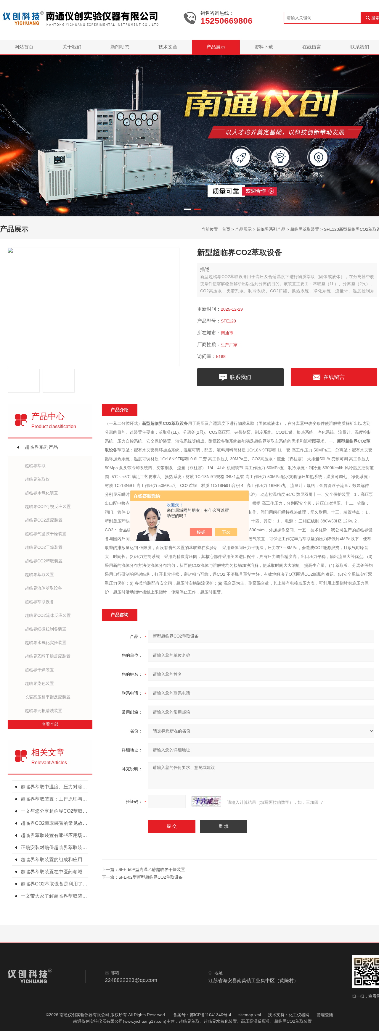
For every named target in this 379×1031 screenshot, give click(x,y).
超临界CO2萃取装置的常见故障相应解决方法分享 (56, 823)
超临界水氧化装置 (41, 493)
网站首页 (24, 46)
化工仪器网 (299, 1014)
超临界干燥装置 (39, 669)
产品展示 (215, 46)
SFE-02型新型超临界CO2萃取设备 (150, 877)
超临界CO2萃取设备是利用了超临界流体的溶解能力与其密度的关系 (56, 883)
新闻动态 (119, 46)
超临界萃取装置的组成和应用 (51, 859)
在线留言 (311, 46)
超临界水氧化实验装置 (45, 642)
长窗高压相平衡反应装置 (47, 697)
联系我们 (240, 377)
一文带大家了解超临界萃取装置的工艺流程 (56, 895)
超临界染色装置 (39, 683)
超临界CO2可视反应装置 (48, 506)
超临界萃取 (35, 465)
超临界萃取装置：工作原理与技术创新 (56, 798)
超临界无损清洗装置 (43, 710)
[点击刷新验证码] (206, 801)
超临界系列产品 (270, 229)
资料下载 (263, 46)
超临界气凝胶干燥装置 (45, 533)
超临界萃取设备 (39, 601)
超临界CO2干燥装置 (43, 547)
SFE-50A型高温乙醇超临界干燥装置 (151, 869)
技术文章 (167, 46)
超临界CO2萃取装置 (43, 561)
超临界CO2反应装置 (43, 520)
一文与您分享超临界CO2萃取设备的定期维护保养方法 (56, 811)
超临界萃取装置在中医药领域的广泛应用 (56, 871)
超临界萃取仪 (37, 479)
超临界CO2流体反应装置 (48, 615)
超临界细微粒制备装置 (45, 629)
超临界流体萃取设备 (43, 588)
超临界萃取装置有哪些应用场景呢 (56, 835)
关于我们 (71, 46)
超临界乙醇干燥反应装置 (47, 656)
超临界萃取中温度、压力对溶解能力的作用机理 (56, 786)
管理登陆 (325, 1014)
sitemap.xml (249, 1014)
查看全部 (50, 724)
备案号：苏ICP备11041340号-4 (202, 1014)
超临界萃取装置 (304, 229)
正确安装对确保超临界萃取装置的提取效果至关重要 (56, 847)
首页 (226, 229)
